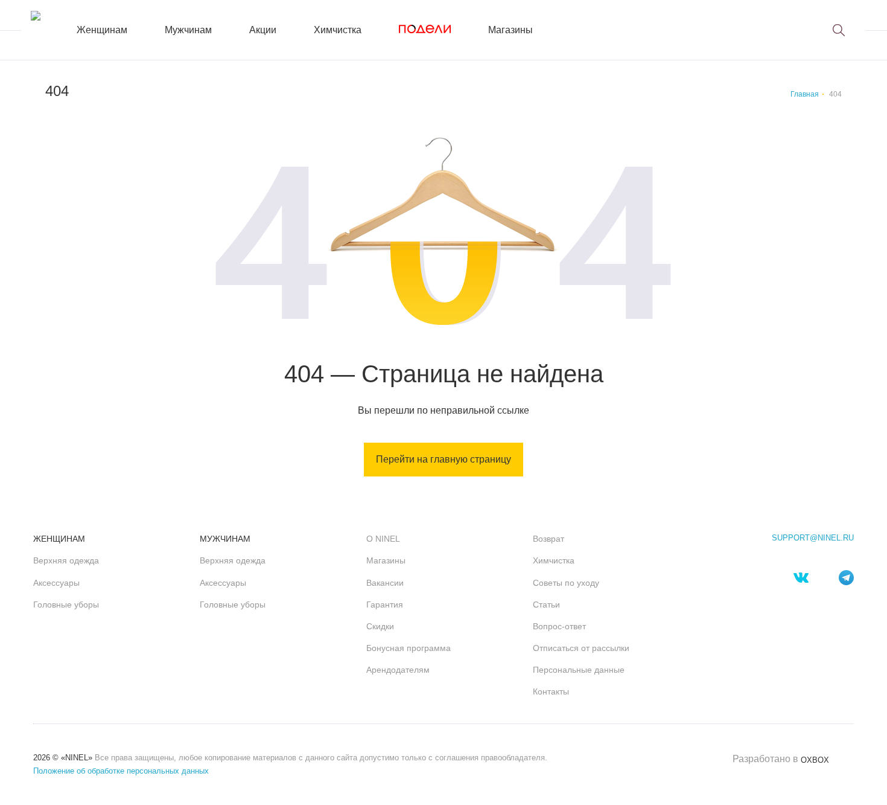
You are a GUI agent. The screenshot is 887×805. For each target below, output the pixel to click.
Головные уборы (66, 604)
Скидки (380, 626)
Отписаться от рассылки (581, 648)
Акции (262, 30)
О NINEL (383, 539)
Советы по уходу (566, 583)
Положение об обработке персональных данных (121, 770)
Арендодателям (398, 670)
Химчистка (337, 30)
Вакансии (385, 583)
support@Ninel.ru (813, 538)
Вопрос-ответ (559, 626)
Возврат (548, 539)
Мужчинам (188, 30)
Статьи (546, 604)
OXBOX (815, 760)
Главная (804, 94)
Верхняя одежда (66, 560)
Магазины (510, 30)
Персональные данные (579, 670)
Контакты (551, 691)
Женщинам (102, 30)
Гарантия (384, 604)
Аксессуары (56, 583)
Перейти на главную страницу (443, 459)
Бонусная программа (408, 648)
